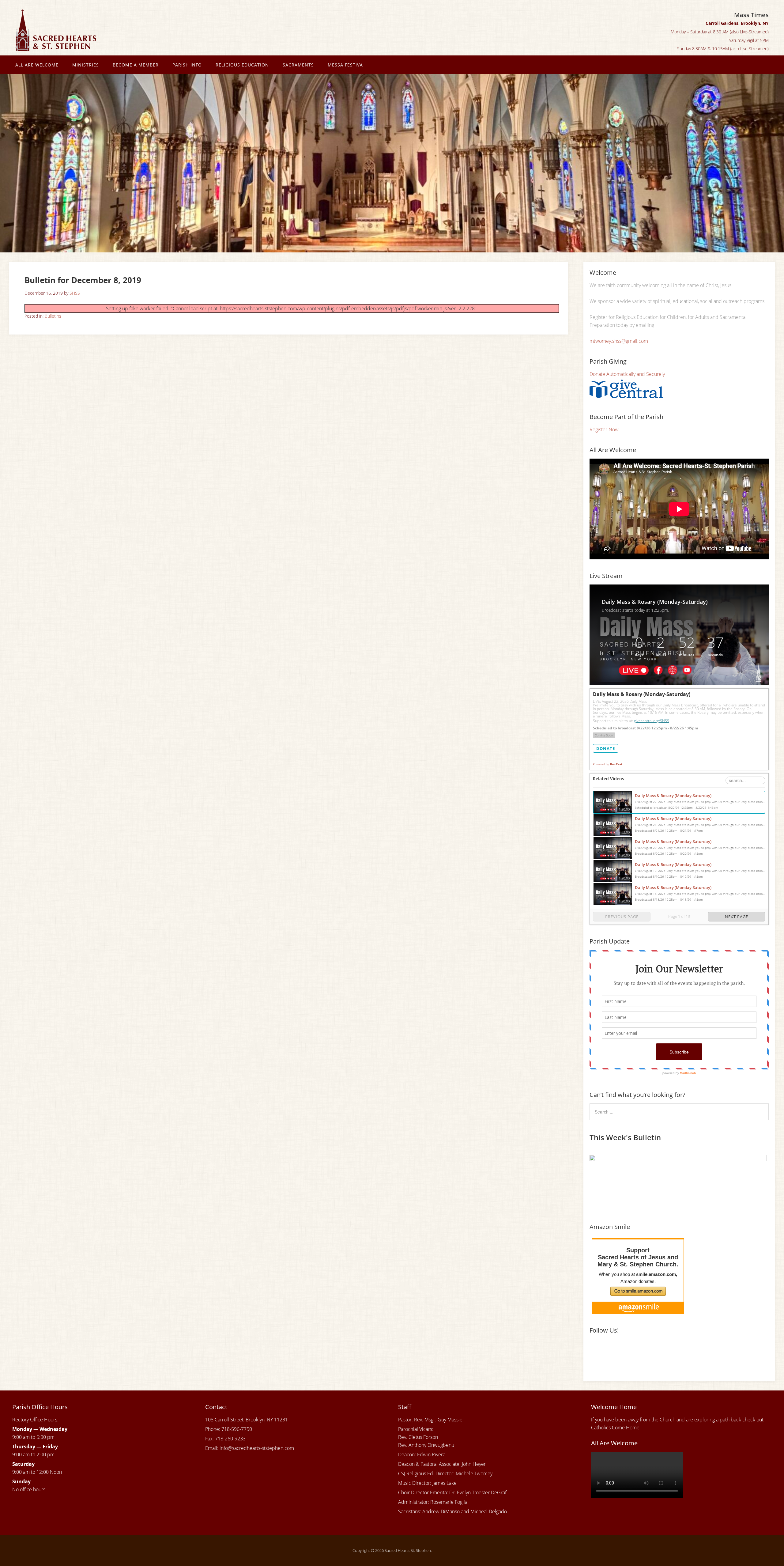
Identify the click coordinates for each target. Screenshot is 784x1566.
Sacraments (298, 65)
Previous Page (622, 916)
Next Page (736, 916)
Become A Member (136, 65)
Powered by (607, 764)
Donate (605, 748)
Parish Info (187, 65)
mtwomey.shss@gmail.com (619, 341)
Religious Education (242, 65)
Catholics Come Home (615, 1427)
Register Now (604, 429)
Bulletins (53, 316)
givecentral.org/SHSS (651, 720)
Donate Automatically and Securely (627, 374)
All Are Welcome (36, 65)
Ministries (85, 65)
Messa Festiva (345, 65)
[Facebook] (595, 1351)
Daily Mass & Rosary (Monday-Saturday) (673, 795)
